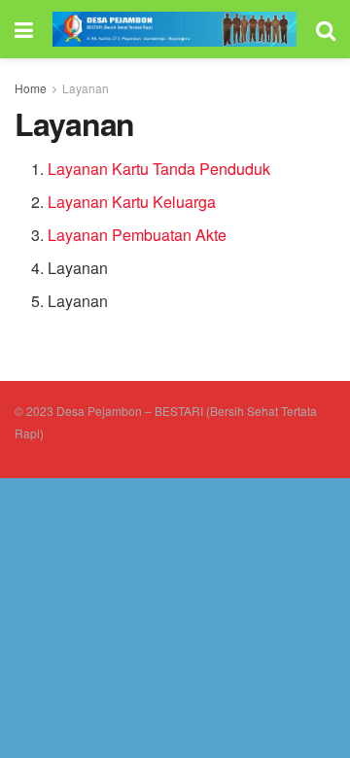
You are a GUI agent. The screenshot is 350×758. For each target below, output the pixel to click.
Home (31, 88)
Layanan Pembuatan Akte (137, 235)
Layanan (85, 88)
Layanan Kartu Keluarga (132, 201)
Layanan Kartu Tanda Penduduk (159, 168)
